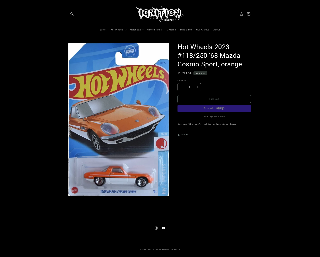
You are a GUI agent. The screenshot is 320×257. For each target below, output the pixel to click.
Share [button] (184, 134)
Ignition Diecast (155, 249)
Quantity (182, 80)
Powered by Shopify (171, 249)
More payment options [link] (214, 116)
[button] (72, 14)
